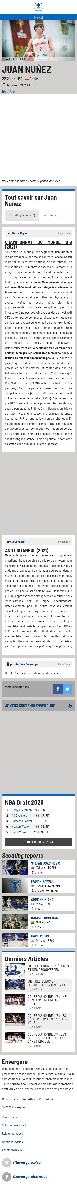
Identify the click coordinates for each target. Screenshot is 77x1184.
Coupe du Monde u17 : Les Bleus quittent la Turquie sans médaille (48, 1037)
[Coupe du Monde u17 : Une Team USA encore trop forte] (15, 999)
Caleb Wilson (19, 832)
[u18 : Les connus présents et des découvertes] (15, 969)
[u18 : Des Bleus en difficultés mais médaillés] (15, 984)
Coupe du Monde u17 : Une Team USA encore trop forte (47, 1000)
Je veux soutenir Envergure (30, 705)
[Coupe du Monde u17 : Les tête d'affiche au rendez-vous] (15, 1018)
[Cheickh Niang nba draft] (15, 903)
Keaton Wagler (21, 826)
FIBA (22, 59)
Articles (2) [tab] (50, 215)
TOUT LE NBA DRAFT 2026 (38, 842)
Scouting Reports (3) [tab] (22, 215)
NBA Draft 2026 (24, 802)
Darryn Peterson (22, 810)
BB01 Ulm (9, 91)
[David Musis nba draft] (15, 939)
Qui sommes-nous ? (14, 1125)
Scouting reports (22, 855)
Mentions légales (12, 1142)
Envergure (18, 541)
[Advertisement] (38, 134)
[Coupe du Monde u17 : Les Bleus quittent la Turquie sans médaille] (15, 1037)
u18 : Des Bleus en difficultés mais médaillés (48, 983)
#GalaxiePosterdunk (40, 1099)
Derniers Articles (26, 958)
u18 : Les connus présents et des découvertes (48, 968)
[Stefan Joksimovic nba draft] (15, 866)
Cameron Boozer (22, 821)
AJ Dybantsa (19, 815)
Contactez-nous (12, 1117)
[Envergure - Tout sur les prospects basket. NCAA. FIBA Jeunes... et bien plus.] (38, 6)
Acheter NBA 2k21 (12, 1150)
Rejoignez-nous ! (12, 1133)
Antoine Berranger (27, 664)
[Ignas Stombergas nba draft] (15, 921)
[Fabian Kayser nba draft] (15, 885)
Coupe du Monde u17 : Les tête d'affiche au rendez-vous (48, 1019)
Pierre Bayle (19, 233)
